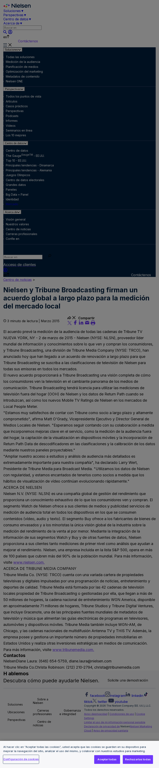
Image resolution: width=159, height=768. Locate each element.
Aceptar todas (107, 759)
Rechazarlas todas (138, 759)
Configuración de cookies (21, 759)
